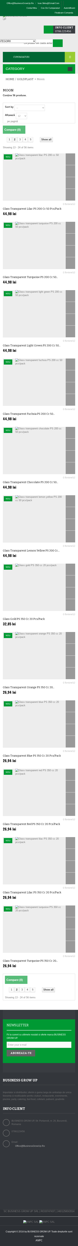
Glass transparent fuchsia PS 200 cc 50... (29, 414)
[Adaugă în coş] (70, 171)
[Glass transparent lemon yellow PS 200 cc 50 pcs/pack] (39, 519)
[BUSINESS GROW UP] (16, 17)
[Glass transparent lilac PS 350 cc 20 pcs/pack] (39, 860)
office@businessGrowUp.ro (20, 3)
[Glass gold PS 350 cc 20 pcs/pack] (39, 587)
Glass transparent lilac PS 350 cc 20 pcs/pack (32, 892)
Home (10, 79)
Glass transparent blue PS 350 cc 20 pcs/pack (32, 755)
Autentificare (69, 8)
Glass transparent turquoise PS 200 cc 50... (30, 277)
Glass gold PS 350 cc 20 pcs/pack (24, 619)
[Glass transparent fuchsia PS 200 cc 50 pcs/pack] (39, 382)
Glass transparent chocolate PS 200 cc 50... (30, 482)
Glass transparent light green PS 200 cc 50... (31, 345)
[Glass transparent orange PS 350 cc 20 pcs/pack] (39, 655)
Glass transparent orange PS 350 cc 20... (28, 687)
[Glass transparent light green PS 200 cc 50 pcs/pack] (39, 313)
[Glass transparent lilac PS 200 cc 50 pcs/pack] (39, 177)
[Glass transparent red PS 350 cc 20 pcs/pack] (39, 792)
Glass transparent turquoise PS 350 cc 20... (30, 960)
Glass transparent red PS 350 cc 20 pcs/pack (31, 824)
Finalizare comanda (64, 13)
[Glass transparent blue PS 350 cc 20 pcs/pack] (39, 724)
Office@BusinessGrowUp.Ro (30, 1146)
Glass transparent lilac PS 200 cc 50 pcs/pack (32, 208)
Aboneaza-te (20, 1053)
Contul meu (32, 8)
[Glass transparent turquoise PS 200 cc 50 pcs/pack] (39, 245)
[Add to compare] (70, 183)
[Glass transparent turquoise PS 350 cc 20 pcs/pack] (39, 929)
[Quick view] (70, 159)
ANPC (39, 1240)
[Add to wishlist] (70, 195)
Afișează (10, 115)
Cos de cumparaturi (50, 8)
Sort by (9, 106)
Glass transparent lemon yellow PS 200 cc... (31, 550)
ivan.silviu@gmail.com (48, 3)
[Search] (58, 43)
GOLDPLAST (25, 79)
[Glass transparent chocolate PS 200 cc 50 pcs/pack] (39, 450)
